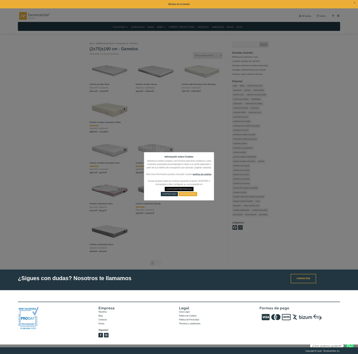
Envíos (101, 323)
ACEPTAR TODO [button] (169, 194)
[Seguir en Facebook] (100, 335)
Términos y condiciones (189, 323)
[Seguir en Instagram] (106, 335)
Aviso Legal (184, 312)
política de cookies (202, 174)
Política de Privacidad (189, 320)
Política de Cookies (187, 316)
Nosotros (102, 312)
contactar (303, 278)
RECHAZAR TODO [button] (188, 194)
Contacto (102, 320)
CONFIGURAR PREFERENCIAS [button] (179, 189)
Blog (100, 316)
